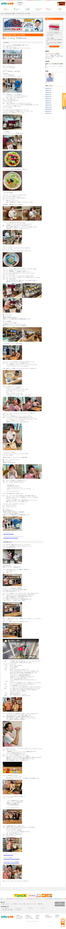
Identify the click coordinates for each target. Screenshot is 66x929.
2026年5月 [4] (48, 94)
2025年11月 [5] (48, 107)
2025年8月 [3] (48, 113)
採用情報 (27, 915)
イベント (50, 9)
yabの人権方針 (18, 918)
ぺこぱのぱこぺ (18, 909)
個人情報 (37, 916)
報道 (3, 903)
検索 (20, 4)
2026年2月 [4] (48, 100)
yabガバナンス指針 (29, 918)
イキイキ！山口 (18, 908)
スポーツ (8, 903)
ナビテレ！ (43, 908)
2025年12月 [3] (48, 104)
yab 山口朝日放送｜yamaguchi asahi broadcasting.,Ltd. (7, 4)
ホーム (7, 9)
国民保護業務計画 (49, 916)
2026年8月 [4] (48, 88)
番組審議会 (57, 915)
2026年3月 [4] (48, 98)
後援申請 (59, 902)
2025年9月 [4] (48, 111)
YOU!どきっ (30, 908)
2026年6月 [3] (48, 92)
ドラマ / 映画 (14, 903)
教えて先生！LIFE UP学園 (10, 13)
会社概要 (17, 915)
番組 (28, 9)
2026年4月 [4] (48, 96)
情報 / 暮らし (40, 903)
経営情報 (37, 918)
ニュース (18, 9)
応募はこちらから (54, 46)
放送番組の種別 (28, 916)
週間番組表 (20, 2)
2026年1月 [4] (48, 102)
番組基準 (47, 915)
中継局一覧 (38, 915)
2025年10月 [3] (48, 109)
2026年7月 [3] (48, 90)
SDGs (60, 9)
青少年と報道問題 (19, 916)
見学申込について (59, 905)
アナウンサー (39, 9)
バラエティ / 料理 (22, 903)
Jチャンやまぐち (6, 908)
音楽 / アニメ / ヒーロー (31, 903)
